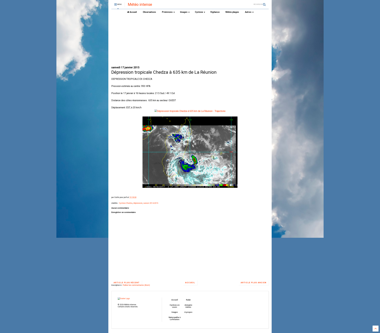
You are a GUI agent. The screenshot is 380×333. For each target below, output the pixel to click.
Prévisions (167, 12)
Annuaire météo (188, 306)
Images (183, 12)
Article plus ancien (253, 283)
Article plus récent (127, 283)
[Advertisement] (190, 40)
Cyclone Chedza (125, 203)
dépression (137, 203)
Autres (248, 12)
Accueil (133, 12)
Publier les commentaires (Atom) (136, 285)
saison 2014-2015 (150, 203)
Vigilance (215, 12)
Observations (149, 12)
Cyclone (199, 12)
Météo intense (140, 4)
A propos (188, 312)
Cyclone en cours (174, 306)
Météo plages (232, 12)
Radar (188, 300)
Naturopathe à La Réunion (174, 318)
